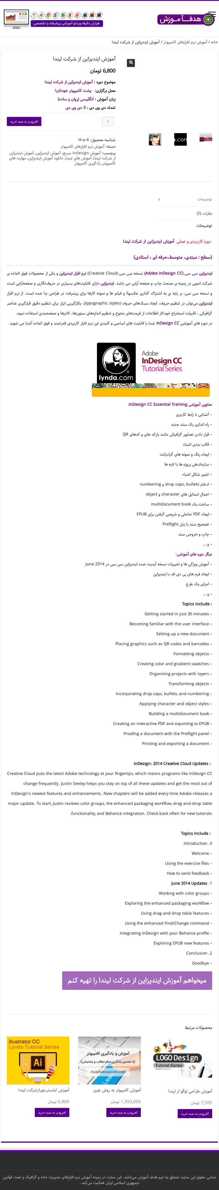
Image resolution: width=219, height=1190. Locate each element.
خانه (214, 42)
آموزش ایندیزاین (48, 153)
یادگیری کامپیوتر (87, 163)
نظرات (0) (204, 213)
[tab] (184, 199)
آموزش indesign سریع (82, 153)
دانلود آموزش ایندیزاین (45, 158)
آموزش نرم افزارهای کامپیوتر (185, 42)
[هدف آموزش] (109, 19)
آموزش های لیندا (78, 158)
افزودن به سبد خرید (24, 121)
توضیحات (204, 199)
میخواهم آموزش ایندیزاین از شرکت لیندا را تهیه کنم (137, 980)
